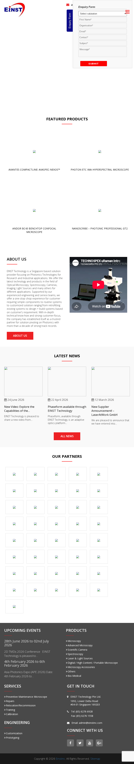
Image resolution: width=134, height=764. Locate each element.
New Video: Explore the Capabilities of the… (19, 409)
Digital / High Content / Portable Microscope (93, 662)
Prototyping (12, 737)
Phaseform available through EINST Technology (67, 409)
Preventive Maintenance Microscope (26, 696)
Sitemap (95, 758)
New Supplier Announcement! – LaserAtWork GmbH (104, 411)
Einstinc (60, 758)
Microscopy (74, 641)
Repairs (10, 701)
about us (20, 336)
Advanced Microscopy (80, 645)
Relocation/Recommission (21, 705)
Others (71, 671)
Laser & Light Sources (80, 658)
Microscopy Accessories (81, 667)
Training (10, 709)
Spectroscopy (75, 654)
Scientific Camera (77, 649)
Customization (14, 733)
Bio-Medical (74, 675)
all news (67, 436)
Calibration (12, 714)
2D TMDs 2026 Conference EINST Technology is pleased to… (27, 654)
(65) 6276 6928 (84, 711)
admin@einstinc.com (90, 722)
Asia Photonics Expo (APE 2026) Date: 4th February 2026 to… (28, 674)
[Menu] (127, 11)
